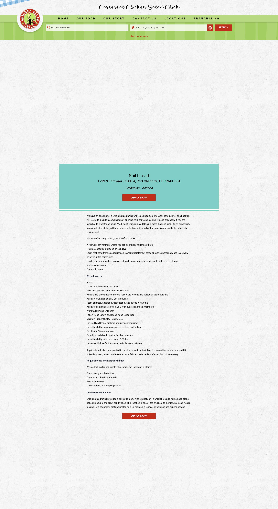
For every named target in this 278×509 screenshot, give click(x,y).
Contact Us (145, 18)
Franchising (207, 18)
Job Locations (139, 36)
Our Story (114, 18)
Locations (175, 18)
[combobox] (87, 27)
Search (223, 27)
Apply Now (139, 197)
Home (63, 18)
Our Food (86, 18)
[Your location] (210, 27)
